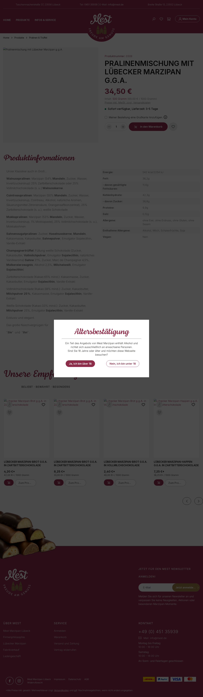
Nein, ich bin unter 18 (123, 363)
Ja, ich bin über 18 (80, 363)
